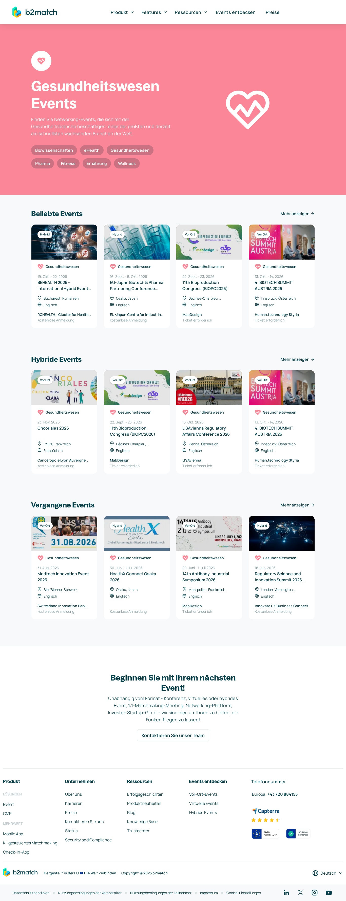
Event (8, 804)
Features (151, 12)
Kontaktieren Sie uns (84, 821)
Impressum (209, 892)
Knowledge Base (142, 821)
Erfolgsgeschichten (145, 794)
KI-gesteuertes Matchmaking (30, 843)
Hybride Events (203, 812)
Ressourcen (188, 12)
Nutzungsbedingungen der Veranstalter (90, 892)
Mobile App (13, 834)
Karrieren (74, 803)
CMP (7, 813)
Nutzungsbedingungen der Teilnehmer (160, 892)
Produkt (119, 12)
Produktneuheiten (144, 803)
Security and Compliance (88, 840)
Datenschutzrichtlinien (30, 892)
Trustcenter (138, 831)
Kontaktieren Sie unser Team (173, 735)
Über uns (73, 794)
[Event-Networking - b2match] (34, 12)
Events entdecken (236, 12)
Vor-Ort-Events (203, 794)
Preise (273, 12)
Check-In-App (16, 852)
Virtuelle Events (203, 803)
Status (71, 831)
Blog (131, 812)
